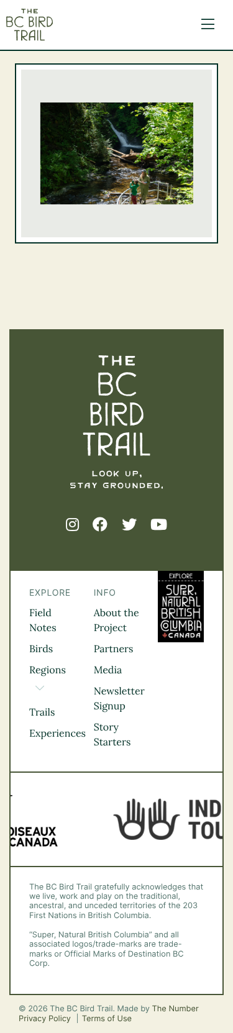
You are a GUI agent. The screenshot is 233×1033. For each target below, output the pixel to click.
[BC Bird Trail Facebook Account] (100, 525)
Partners (114, 649)
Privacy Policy (46, 1019)
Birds (41, 649)
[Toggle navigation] (204, 24)
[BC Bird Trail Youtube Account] (158, 525)
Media (108, 670)
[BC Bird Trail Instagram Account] (72, 525)
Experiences (57, 733)
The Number (175, 1009)
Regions (47, 670)
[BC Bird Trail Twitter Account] (129, 525)
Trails (42, 712)
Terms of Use (107, 1019)
